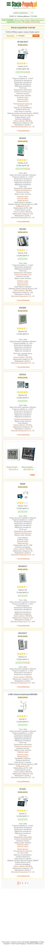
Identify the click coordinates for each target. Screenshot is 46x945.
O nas (41, 942)
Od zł (13, 469)
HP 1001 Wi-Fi (22, 42)
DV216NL (22, 308)
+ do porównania (23, 131)
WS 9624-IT (22, 566)
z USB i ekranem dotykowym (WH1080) (22, 694)
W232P (22, 484)
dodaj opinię (22, 45)
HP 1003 (23, 789)
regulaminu (34, 942)
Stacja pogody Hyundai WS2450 (28, 467)
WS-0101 (22, 138)
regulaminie (10, 22)
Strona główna (23, 16)
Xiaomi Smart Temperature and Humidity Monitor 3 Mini (13, 467)
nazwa (20, 32)
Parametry (10, 36)
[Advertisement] (23, 914)
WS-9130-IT (22, 633)
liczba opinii (34, 32)
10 (28, 69)
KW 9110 (22, 374)
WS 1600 (22, 229)
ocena (26, 32)
